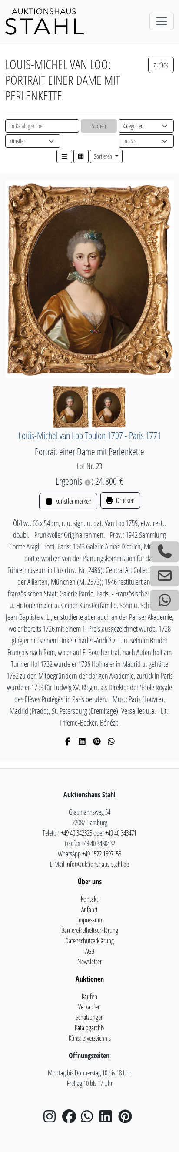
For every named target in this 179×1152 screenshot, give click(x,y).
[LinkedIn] (82, 741)
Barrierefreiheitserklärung (89, 930)
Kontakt (89, 899)
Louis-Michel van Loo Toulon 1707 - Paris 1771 (89, 435)
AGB (89, 951)
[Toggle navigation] (161, 21)
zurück (161, 65)
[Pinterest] (97, 741)
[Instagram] (52, 1119)
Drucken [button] (125, 500)
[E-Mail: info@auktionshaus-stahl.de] (164, 576)
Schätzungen (90, 1017)
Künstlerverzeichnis (90, 1038)
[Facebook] (68, 741)
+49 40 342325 (76, 833)
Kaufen (89, 996)
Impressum (89, 920)
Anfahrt (89, 909)
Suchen (99, 126)
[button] (64, 156)
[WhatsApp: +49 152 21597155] (164, 600)
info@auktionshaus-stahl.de (97, 864)
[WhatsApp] (111, 741)
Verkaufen (89, 1007)
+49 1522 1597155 (101, 854)
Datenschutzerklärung (89, 941)
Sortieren (103, 156)
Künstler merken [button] (72, 501)
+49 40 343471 (120, 833)
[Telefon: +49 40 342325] (164, 551)
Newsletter (89, 961)
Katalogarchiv (89, 1027)
